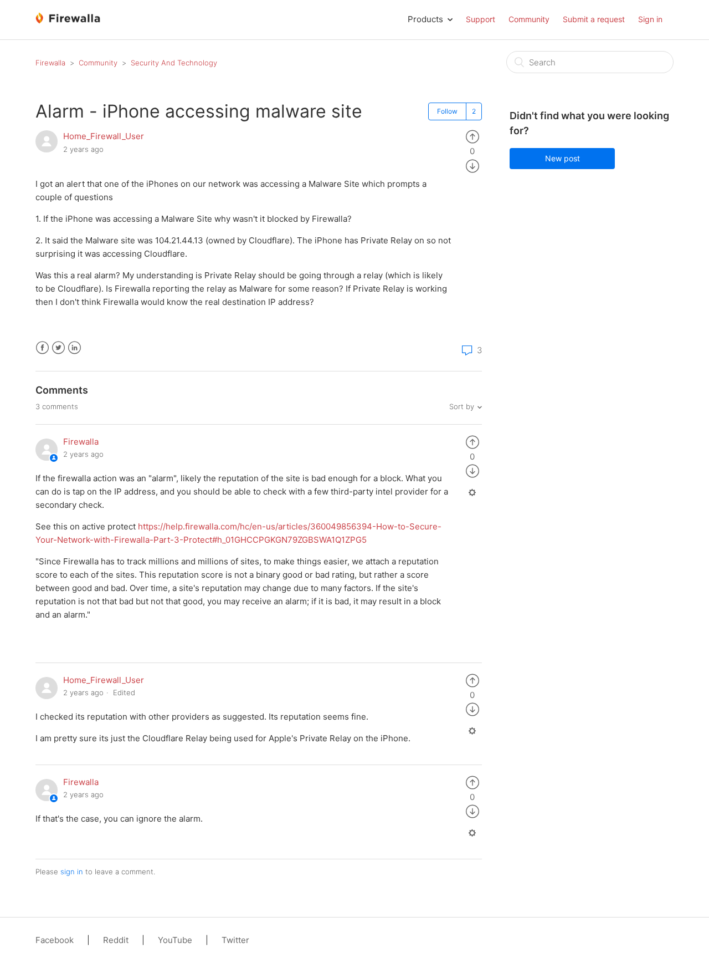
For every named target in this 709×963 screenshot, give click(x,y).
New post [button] (562, 158)
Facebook (42, 348)
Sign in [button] (650, 19)
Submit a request (594, 19)
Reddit (116, 940)
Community (528, 19)
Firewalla (50, 62)
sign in (71, 871)
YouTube (175, 940)
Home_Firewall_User (103, 136)
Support (480, 19)
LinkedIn (74, 348)
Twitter (58, 348)
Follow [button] (447, 111)
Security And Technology (174, 62)
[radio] (472, 136)
